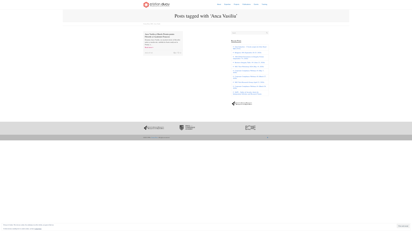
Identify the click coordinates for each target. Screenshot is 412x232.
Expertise (227, 4)
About (219, 4)
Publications (246, 4)
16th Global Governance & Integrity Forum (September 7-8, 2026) (248, 58)
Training (264, 4)
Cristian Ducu (154, 137)
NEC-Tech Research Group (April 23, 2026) (249, 82)
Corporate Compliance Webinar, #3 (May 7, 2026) (248, 71)
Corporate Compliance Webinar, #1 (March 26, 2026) (249, 87)
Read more (148, 47)
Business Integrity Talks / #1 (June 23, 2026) (250, 62)
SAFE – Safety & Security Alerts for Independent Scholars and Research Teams (247, 93)
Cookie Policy (38, 229)
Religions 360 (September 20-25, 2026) (248, 52)
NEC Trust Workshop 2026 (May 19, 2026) (249, 66)
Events (256, 4)
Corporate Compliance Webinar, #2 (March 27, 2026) (249, 77)
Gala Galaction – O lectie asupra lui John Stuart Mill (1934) (250, 48)
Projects (236, 4)
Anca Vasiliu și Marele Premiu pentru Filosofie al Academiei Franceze (159, 35)
